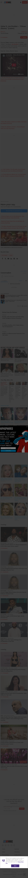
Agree (15, 865)
